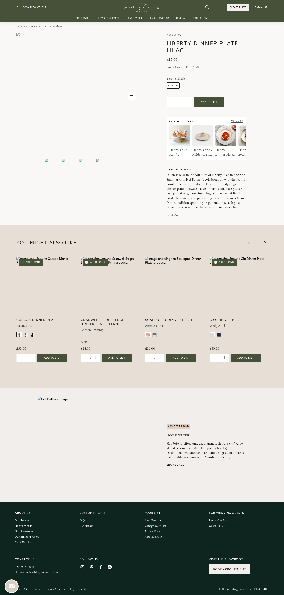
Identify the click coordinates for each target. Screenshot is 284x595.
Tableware (21, 26)
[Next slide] (132, 96)
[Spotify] (109, 566)
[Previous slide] (23, 96)
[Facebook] (101, 567)
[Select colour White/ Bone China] (212, 334)
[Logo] (142, 7)
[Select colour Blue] (219, 334)
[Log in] (218, 7)
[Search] (207, 7)
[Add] (184, 102)
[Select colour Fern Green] (25, 334)
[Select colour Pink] (148, 334)
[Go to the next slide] (263, 242)
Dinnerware (37, 26)
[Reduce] (174, 102)
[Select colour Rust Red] (19, 334)
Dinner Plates (55, 26)
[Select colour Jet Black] (32, 334)
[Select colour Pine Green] (154, 334)
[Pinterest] (91, 567)
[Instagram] (82, 567)
